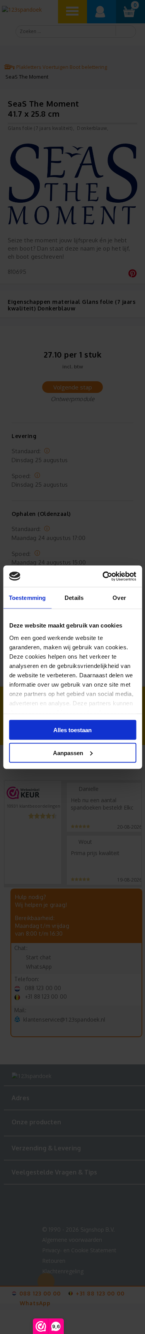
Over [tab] (119, 597)
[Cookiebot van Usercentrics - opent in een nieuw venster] (103, 576)
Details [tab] (74, 597)
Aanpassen (68, 752)
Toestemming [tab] (27, 597)
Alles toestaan (72, 730)
